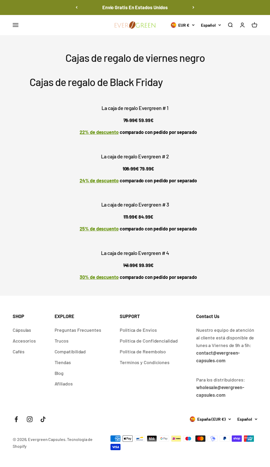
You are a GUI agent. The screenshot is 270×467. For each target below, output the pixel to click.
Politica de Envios (138, 330)
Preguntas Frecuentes (78, 330)
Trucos (62, 341)
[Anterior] (77, 7)
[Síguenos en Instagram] (29, 419)
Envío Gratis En (135, 7)
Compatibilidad (70, 351)
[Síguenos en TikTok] (43, 419)
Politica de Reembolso (143, 351)
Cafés (19, 351)
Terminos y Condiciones (145, 362)
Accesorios (24, 341)
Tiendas (63, 362)
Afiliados (64, 383)
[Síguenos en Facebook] (16, 419)
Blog (59, 373)
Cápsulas (22, 330)
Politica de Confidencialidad (148, 341)
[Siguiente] (193, 7)
